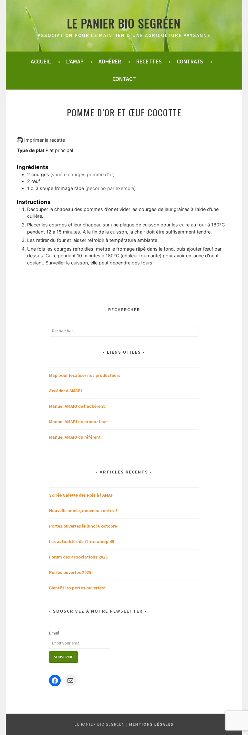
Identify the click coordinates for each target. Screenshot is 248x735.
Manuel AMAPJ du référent (75, 437)
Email (54, 633)
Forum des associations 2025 (78, 557)
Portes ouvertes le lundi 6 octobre (83, 526)
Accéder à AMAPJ (65, 391)
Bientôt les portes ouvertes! (77, 588)
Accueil (41, 61)
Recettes (149, 61)
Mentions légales (151, 724)
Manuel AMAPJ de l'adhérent (77, 406)
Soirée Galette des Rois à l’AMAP (81, 495)
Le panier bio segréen (124, 23)
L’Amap (75, 61)
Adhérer (109, 61)
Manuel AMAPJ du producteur (78, 422)
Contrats (190, 61)
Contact (124, 78)
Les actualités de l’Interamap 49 (81, 541)
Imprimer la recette (44, 140)
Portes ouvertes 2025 (70, 572)
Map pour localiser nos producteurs (84, 375)
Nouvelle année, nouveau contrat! (83, 510)
